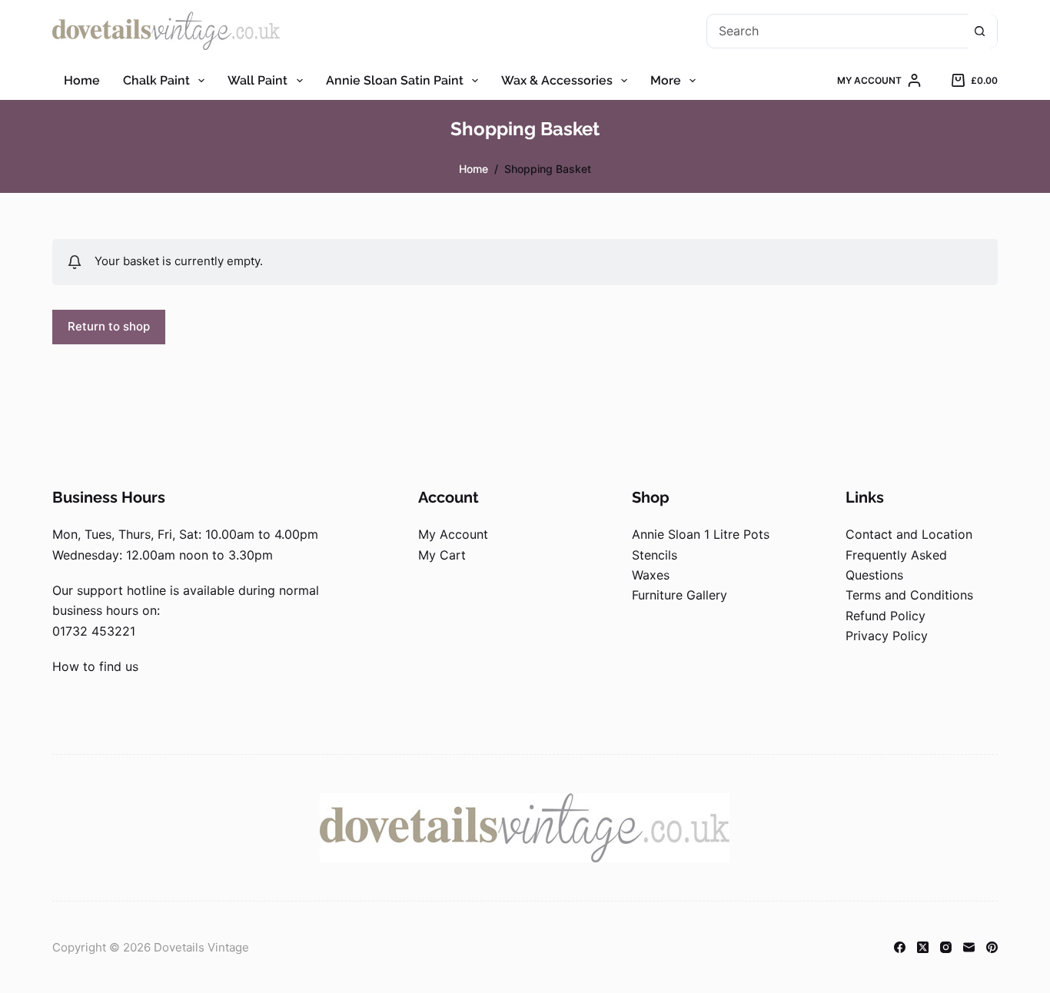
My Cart (442, 555)
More (665, 80)
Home (82, 80)
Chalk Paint (156, 80)
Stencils (654, 555)
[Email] (969, 947)
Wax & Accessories (557, 80)
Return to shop (109, 326)
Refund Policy (885, 615)
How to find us (95, 666)
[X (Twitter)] (923, 947)
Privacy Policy (887, 635)
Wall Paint (257, 80)
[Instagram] (946, 947)
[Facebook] (899, 947)
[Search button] (979, 31)
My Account (453, 534)
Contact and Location (909, 534)
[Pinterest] (992, 947)
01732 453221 (93, 631)
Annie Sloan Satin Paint (395, 80)
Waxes (651, 575)
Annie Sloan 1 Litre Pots (700, 534)
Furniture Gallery (679, 595)
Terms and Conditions (909, 595)
